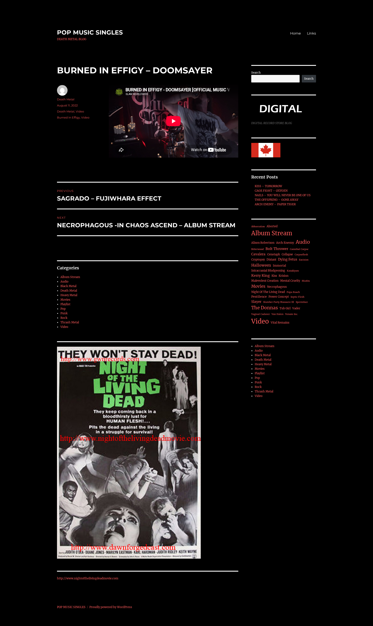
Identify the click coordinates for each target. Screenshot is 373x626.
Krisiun (283, 275)
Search (256, 72)
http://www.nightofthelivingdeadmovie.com (87, 578)
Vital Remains (280, 322)
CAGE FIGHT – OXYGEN (271, 191)
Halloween (261, 265)
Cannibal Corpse (299, 249)
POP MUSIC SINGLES (90, 32)
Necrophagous (277, 286)
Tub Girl (285, 308)
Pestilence (259, 297)
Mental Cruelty (290, 280)
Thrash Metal (69, 322)
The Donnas (264, 308)
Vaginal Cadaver (260, 314)
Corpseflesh (301, 254)
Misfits (306, 281)
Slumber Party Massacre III (278, 302)
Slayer (256, 302)
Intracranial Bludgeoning (268, 270)
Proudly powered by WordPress (110, 607)
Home (295, 33)
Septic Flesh (297, 297)
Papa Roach (293, 292)
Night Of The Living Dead (268, 292)
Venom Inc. (291, 314)
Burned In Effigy (68, 117)
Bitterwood (257, 249)
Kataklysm (293, 270)
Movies (65, 300)
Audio (64, 281)
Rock (63, 318)
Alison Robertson (262, 242)
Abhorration (258, 226)
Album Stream (70, 277)
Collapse (287, 254)
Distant (271, 259)
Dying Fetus (287, 259)
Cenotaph (273, 254)
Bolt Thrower (277, 249)
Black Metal (68, 286)
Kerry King (260, 275)
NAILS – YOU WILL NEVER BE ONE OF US (283, 195)
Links (311, 33)
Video (80, 111)
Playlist (65, 304)
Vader (296, 308)
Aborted (272, 226)
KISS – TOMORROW (268, 186)
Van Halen (277, 314)
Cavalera (258, 254)
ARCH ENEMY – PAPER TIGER (275, 204)
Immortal (279, 265)
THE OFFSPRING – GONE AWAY (276, 200)
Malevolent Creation (264, 280)
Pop (63, 309)
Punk (64, 313)
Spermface (302, 302)
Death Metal (65, 99)
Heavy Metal (68, 295)
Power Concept (279, 296)
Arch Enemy (285, 243)
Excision (303, 259)
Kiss (274, 275)
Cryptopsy (258, 259)
